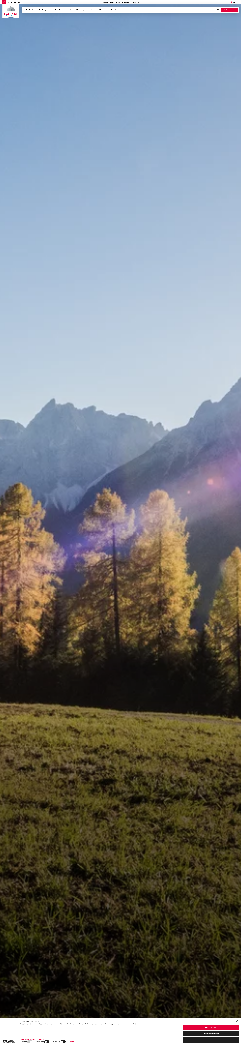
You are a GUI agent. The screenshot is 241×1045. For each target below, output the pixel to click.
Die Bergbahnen (45, 10)
